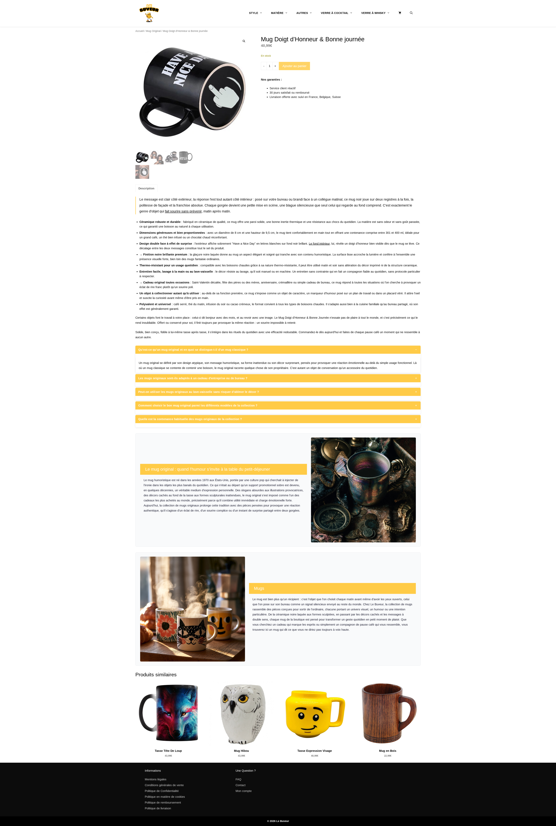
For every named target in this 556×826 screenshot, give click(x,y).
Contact (241, 785)
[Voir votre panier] (400, 13)
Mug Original (153, 30)
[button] (411, 13)
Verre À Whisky (373, 12)
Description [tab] (146, 188)
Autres (302, 12)
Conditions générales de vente (164, 785)
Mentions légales (155, 779)
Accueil (139, 30)
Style (253, 12)
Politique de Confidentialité (162, 791)
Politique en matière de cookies (165, 796)
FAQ (238, 779)
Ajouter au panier (294, 66)
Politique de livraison (158, 808)
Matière (277, 12)
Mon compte (244, 791)
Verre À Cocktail (334, 12)
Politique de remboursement (163, 802)
